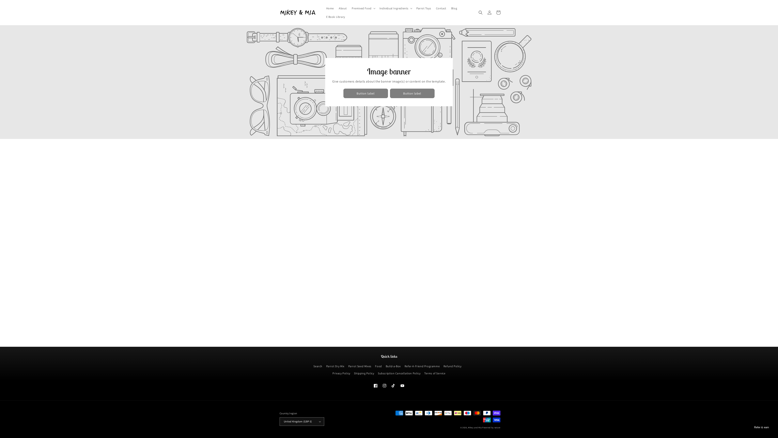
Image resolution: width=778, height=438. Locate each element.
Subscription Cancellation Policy (399, 373)
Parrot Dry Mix (335, 366)
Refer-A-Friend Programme (422, 366)
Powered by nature (491, 427)
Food (378, 366)
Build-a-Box (393, 366)
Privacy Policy (341, 373)
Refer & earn (761, 427)
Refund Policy (453, 366)
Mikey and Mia (475, 427)
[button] (363, 8)
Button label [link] (366, 93)
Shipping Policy (364, 373)
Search (317, 366)
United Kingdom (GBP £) (298, 421)
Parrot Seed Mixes (359, 366)
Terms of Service (435, 373)
